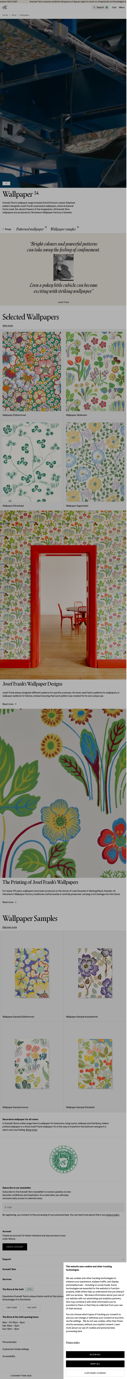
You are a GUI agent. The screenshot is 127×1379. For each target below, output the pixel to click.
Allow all (95, 1354)
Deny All (95, 1364)
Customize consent (95, 1373)
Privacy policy (73, 1342)
